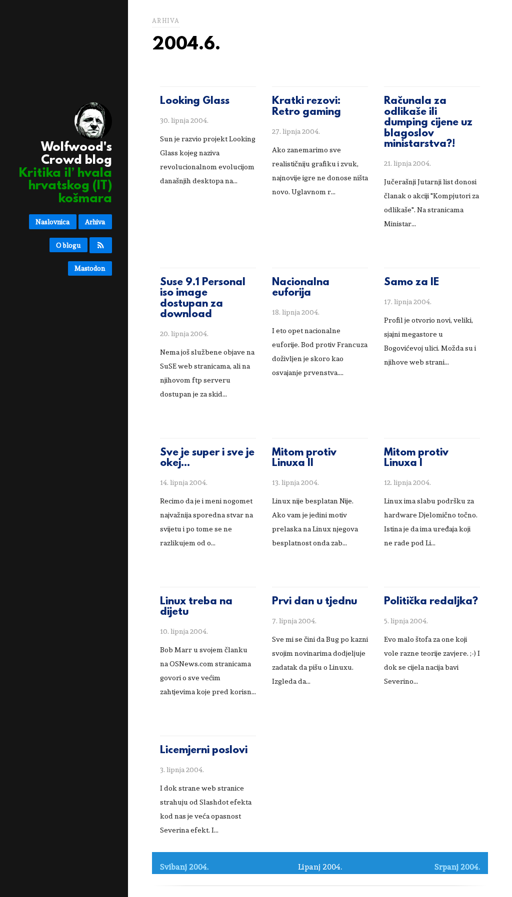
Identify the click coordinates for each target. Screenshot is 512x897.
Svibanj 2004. (184, 867)
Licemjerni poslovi (204, 751)
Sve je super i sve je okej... (207, 458)
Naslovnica (53, 222)
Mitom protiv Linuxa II (304, 458)
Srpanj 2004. (457, 867)
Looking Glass (195, 101)
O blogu (68, 245)
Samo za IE (411, 283)
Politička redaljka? (431, 602)
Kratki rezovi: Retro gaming (306, 106)
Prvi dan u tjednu (314, 602)
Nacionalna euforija (301, 288)
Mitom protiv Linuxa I (416, 458)
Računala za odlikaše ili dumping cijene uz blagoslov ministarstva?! (428, 122)
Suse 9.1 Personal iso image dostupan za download (203, 299)
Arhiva (95, 222)
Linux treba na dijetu (196, 607)
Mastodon (89, 268)
